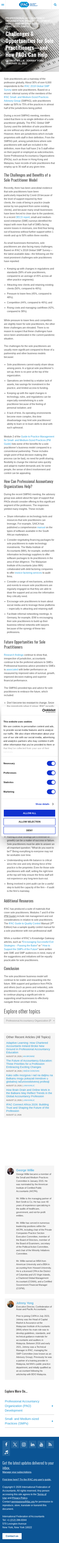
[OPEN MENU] (2, 4)
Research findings (13, 655)
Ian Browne (29, 1056)
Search (55, 4)
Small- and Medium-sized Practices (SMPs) (22, 25)
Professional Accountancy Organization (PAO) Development (28, 19)
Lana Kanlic (29, 1086)
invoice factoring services (28, 572)
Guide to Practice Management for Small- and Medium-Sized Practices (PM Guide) (29, 440)
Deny (29, 830)
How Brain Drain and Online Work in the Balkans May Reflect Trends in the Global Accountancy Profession (29, 1093)
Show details (42, 804)
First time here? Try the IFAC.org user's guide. (26, 1479)
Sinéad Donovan (31, 1071)
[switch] (51, 772)
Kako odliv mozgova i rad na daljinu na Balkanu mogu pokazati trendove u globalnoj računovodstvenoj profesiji (29, 1078)
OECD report (23, 217)
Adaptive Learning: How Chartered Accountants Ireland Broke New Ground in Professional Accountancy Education (28, 1047)
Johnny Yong (35, 60)
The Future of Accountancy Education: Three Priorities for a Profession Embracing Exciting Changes (29, 1064)
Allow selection (30, 821)
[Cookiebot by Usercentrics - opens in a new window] (42, 711)
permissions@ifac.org (23, 1501)
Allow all (29, 813)
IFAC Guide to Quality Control (25, 923)
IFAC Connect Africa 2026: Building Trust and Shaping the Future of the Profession (27, 1107)
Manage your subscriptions (16, 1472)
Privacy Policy (19, 1498)
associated (12, 669)
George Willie (15, 60)
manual (41, 527)
